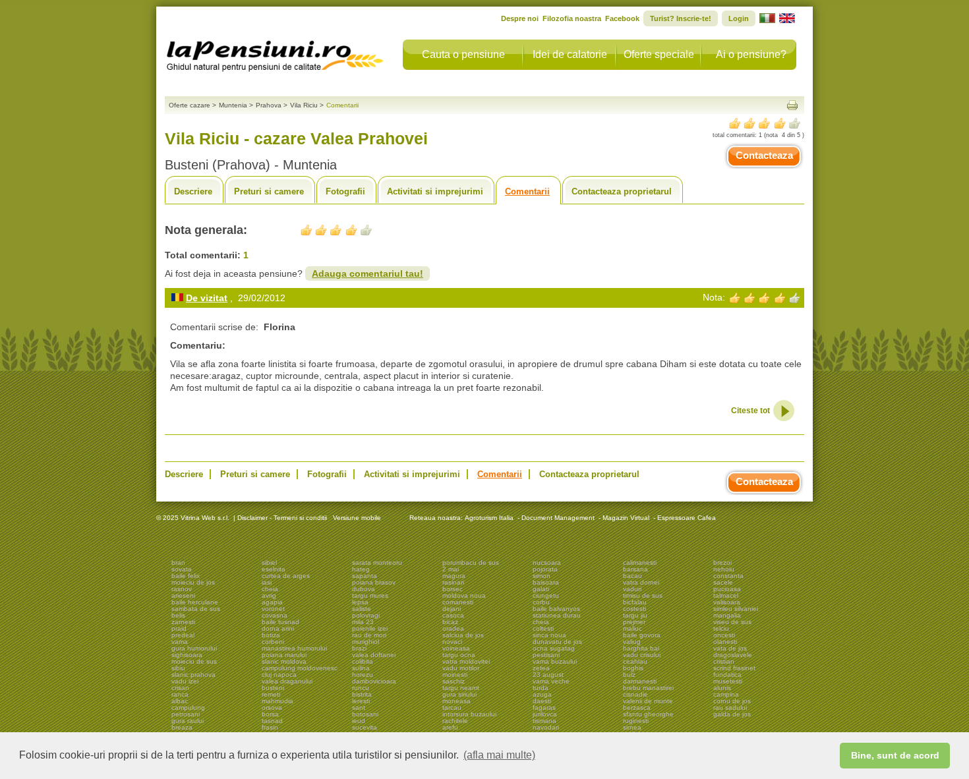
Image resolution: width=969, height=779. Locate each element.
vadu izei (184, 681)
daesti (542, 701)
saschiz (453, 681)
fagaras (544, 707)
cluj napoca (279, 674)
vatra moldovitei (466, 661)
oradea (453, 628)
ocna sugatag (554, 648)
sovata (181, 569)
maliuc (632, 628)
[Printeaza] (792, 105)
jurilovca (545, 714)
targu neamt (460, 687)
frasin (270, 727)
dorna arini (278, 628)
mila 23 (363, 621)
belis (178, 615)
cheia (270, 588)
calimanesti (640, 562)
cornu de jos (732, 701)
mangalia (727, 615)
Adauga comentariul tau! (367, 273)
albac (179, 701)
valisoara (726, 602)
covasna (274, 615)
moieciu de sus (194, 661)
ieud (358, 720)
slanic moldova (284, 661)
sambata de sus (195, 608)
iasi (267, 582)
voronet (273, 608)
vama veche (551, 681)
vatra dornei (641, 582)
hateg (361, 569)
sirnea (632, 727)
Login (738, 18)
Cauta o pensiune (463, 54)
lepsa (360, 602)
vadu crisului (642, 654)
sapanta (364, 575)
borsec (452, 588)
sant (358, 707)
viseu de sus (732, 621)
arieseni (183, 595)
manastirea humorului (294, 648)
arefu (450, 727)
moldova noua (464, 595)
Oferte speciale (659, 54)
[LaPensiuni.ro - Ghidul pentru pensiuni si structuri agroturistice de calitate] (275, 53)
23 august (548, 674)
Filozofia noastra (572, 18)
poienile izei (370, 628)
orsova (272, 707)
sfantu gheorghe (648, 714)
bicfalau (635, 602)
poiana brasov (374, 582)
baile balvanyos (556, 608)
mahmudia (277, 701)
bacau (632, 575)
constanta (728, 575)
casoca (453, 615)
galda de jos (732, 714)
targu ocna (458, 654)
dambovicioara (374, 681)
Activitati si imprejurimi (435, 191)
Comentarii (527, 191)
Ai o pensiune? (751, 54)
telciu (721, 628)
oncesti (724, 635)
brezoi (722, 562)
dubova (363, 588)
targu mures (370, 595)
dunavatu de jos (557, 641)
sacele (723, 582)
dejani (451, 608)
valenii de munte (648, 701)
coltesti (543, 628)
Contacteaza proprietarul (622, 191)
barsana (635, 569)
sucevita (364, 727)
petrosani (185, 714)
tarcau (451, 707)
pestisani (546, 654)
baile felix (185, 575)
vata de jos (730, 648)
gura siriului (459, 694)
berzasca (637, 707)
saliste (361, 608)
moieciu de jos (193, 582)
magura (453, 575)
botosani (365, 714)
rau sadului (730, 707)
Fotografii (345, 191)
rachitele (455, 720)
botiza (271, 635)
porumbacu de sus (470, 562)
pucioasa (727, 588)
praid (179, 628)
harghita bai (641, 648)
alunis (722, 687)
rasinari (453, 582)
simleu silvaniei (735, 608)
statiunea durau (557, 615)
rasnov (181, 588)
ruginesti (636, 720)
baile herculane (194, 602)
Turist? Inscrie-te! (680, 18)
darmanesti (640, 681)
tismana (544, 720)
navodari (546, 727)
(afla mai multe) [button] (499, 755)
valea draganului (287, 681)
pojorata (545, 569)
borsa (270, 714)
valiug (632, 641)
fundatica (727, 674)
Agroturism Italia (489, 517)
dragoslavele (732, 654)
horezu (362, 674)
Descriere (193, 191)
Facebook (622, 18)
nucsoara (547, 562)
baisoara (546, 582)
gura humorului (194, 648)
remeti (271, 694)
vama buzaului (555, 661)
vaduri (632, 588)
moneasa (456, 701)
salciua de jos (463, 635)
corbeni (273, 641)
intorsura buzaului (469, 714)
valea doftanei (374, 654)
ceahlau (635, 661)
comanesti (457, 602)
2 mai (450, 569)
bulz (629, 674)
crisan (180, 687)
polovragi (366, 615)
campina (726, 694)
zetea (541, 668)
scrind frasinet (734, 668)
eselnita (273, 569)
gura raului (187, 720)
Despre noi (520, 18)
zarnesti (183, 621)
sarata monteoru (377, 562)
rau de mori (369, 635)
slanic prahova (193, 674)
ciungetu (546, 595)
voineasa (456, 648)
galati (541, 588)
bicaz (450, 621)
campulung (188, 707)
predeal (182, 635)
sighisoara (186, 654)
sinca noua (549, 635)
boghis (633, 668)
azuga (542, 694)
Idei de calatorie (570, 54)
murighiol (365, 641)
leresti (361, 701)
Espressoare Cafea (686, 517)
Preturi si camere (269, 191)
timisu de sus (642, 595)
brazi (359, 648)
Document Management (558, 517)
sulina (361, 668)
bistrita (362, 694)
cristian (723, 661)
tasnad (272, 720)
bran (178, 562)
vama (179, 641)
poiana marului (284, 654)
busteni (273, 687)
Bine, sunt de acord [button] (895, 755)
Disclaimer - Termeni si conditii (282, 517)
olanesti (725, 641)
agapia (272, 602)
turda (540, 687)
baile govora (642, 635)
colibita (362, 661)
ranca (180, 694)
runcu (360, 687)
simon (541, 575)
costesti (634, 608)
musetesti (727, 681)
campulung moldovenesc (300, 668)
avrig (269, 595)
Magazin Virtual (625, 517)
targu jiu (635, 615)
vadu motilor (460, 668)
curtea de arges (286, 575)
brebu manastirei (648, 687)
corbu (541, 602)
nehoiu (723, 569)
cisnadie (635, 694)
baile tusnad (280, 621)
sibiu (178, 668)
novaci (452, 641)
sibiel (269, 562)
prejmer (634, 621)
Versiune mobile (356, 517)
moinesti (454, 674)
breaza (181, 727)
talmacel (725, 595)
